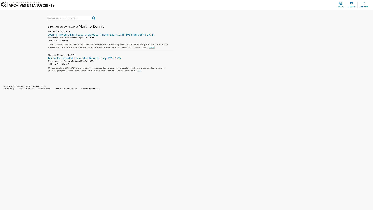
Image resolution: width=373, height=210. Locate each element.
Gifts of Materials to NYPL (90, 89)
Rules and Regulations (26, 89)
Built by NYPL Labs (39, 86)
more (152, 47)
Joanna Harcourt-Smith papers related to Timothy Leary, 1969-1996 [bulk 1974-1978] (101, 34)
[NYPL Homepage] (3, 5)
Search (93, 18)
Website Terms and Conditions (66, 89)
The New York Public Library (15, 86)
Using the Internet (44, 89)
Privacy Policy (9, 89)
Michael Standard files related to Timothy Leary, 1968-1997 (85, 58)
